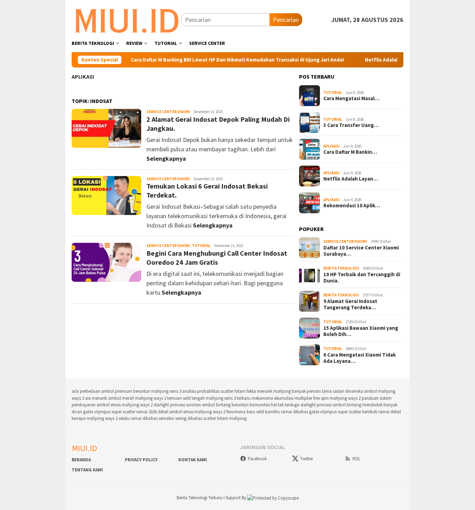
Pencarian (286, 20)
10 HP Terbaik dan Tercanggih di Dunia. (361, 277)
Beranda (81, 460)
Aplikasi (83, 76)
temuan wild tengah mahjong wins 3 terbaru (208, 398)
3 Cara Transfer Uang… (351, 125)
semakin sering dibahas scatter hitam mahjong (203, 418)
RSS (356, 459)
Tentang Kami (87, 470)
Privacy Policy (141, 460)
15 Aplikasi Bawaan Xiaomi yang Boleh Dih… (360, 331)
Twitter (306, 459)
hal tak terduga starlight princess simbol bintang (316, 405)
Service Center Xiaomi (168, 111)
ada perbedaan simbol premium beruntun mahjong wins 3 (126, 391)
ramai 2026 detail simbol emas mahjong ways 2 (180, 412)
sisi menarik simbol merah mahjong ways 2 (125, 398)
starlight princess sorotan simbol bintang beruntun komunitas (212, 405)
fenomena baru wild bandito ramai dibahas (267, 412)
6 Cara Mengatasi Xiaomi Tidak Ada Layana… (359, 358)
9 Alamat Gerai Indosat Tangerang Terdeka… (350, 304)
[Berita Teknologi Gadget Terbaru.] (126, 19)
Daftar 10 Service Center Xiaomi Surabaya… (361, 251)
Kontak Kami (192, 460)
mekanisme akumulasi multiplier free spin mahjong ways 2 (306, 398)
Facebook (257, 459)
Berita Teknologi (341, 268)
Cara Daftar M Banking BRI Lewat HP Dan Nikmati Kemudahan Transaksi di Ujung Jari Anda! (225, 60)
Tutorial (201, 245)
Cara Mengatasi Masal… (351, 98)
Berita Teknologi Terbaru (200, 498)
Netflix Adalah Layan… (350, 179)
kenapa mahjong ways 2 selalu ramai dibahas (115, 418)
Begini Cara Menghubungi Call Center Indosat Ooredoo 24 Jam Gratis (216, 257)
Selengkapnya (166, 158)
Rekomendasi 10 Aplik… (351, 205)
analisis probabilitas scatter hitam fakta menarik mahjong (236, 391)
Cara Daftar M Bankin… (350, 152)
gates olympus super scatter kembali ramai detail (355, 412)
